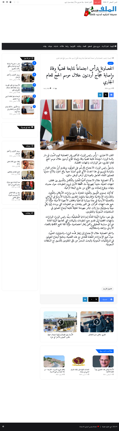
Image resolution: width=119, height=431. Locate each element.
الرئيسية (112, 46)
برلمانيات (79, 46)
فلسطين (90, 46)
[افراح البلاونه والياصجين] (27, 175)
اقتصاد (84, 46)
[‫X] (105, 95)
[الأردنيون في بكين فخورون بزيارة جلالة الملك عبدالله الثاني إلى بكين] (27, 88)
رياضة (67, 46)
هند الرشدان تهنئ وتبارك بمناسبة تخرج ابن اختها (13, 183)
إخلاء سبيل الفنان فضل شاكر (13, 163)
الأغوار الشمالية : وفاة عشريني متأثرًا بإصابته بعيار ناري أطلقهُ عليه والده (74, 2)
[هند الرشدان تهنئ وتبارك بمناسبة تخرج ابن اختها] (27, 185)
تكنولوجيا (72, 46)
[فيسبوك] (111, 95)
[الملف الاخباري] (99, 11)
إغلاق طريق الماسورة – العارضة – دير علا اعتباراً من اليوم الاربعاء (54, 370)
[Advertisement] (39, 23)
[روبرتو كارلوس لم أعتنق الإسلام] (27, 78)
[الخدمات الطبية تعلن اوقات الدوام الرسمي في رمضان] (78, 361)
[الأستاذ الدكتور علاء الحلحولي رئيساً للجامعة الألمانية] (103, 361)
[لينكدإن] (100, 95)
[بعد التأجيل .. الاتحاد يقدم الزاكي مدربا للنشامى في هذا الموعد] (27, 110)
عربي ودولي (96, 46)
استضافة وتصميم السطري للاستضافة (88, 426)
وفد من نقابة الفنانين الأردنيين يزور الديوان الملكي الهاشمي (14, 195)
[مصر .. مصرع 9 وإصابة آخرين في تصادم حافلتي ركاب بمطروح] (27, 66)
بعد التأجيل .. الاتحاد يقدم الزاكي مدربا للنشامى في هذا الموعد (12, 109)
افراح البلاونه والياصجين (13, 172)
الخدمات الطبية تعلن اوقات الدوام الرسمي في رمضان (80, 370)
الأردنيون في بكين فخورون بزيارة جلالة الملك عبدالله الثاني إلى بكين (12, 88)
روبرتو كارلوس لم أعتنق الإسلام (13, 76)
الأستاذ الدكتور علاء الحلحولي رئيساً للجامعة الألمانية (104, 370)
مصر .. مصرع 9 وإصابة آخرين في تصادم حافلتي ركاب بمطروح (13, 66)
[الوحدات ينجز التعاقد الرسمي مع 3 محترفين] (27, 99)
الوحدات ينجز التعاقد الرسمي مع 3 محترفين (12, 97)
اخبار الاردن (105, 46)
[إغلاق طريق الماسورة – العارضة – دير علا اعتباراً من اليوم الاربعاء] (54, 361)
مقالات (62, 46)
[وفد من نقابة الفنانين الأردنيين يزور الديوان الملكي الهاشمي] (27, 195)
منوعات (50, 46)
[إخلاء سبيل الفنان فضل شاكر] (27, 164)
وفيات (44, 46)
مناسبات (56, 46)
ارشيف (105, 58)
